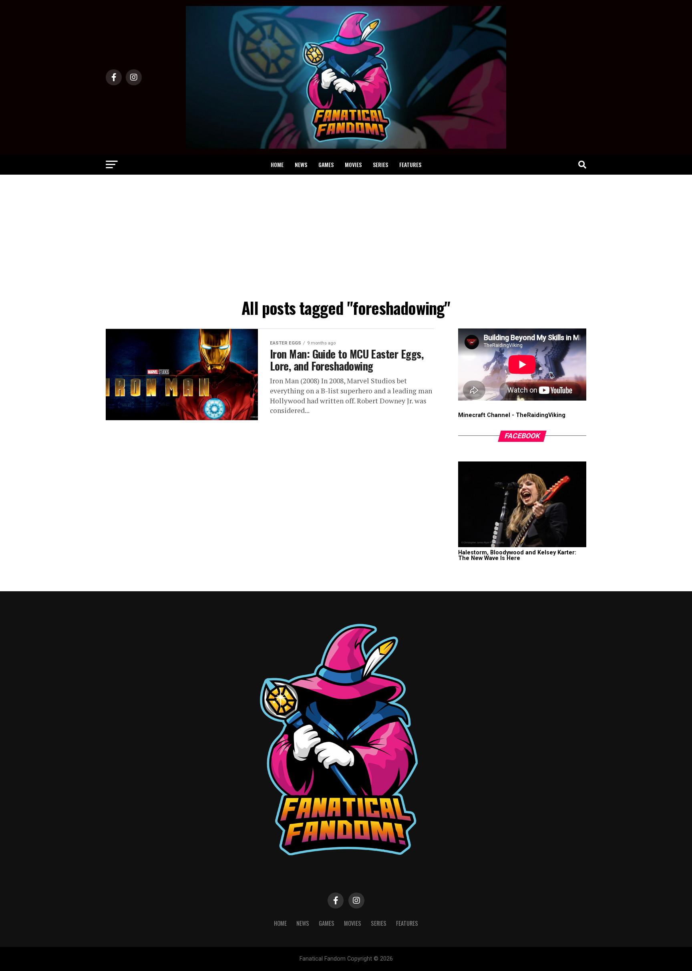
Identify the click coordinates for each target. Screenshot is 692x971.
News (301, 164)
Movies (353, 164)
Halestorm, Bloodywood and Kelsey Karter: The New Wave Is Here (517, 555)
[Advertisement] (346, 235)
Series (380, 164)
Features (410, 164)
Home (277, 164)
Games (326, 164)
